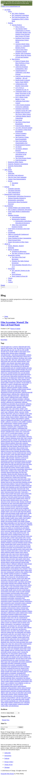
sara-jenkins (27, 632)
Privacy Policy (8, 762)
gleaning (22, 501)
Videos (10, 278)
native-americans (16, 567)
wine (2, 704)
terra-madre (13, 671)
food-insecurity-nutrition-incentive (15, 489)
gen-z (21, 500)
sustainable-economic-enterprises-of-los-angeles (14, 664)
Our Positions (8, 206)
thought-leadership (6, 678)
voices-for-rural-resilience (8, 697)
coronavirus (26, 431)
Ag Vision (18, 147)
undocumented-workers (14, 688)
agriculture (9, 356)
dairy (22, 438)
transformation (24, 681)
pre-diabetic (4, 588)
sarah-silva (11, 634)
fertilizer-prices (13, 470)
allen (10, 359)
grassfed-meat (20, 506)
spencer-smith (5, 657)
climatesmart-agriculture (13, 420)
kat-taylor (3, 537)
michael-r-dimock (6, 564)
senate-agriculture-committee (9, 637)
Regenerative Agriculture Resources (19, 196)
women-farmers (12, 704)
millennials (20, 564)
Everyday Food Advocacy (16, 175)
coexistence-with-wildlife (18, 422)
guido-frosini (17, 510)
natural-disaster (25, 567)
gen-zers (25, 500)
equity (12, 462)
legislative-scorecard (11, 542)
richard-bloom (23, 617)
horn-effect (12, 524)
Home (6, 316)
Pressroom (11, 269)
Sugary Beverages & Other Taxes (18, 242)
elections (3, 456)
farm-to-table (25, 466)
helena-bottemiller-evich (10, 523)
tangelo (23, 668)
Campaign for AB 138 (21, 90)
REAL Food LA (19, 27)
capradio (18, 407)
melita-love (27, 560)
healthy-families (5, 518)
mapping (3, 554)
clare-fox (8, 415)
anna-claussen (10, 363)
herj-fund (20, 523)
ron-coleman (13, 622)
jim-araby (24, 533)
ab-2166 (21, 350)
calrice (2, 407)
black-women (12, 381)
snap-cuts (10, 648)
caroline (21, 408)
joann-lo (10, 534)
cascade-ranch (19, 410)
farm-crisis (25, 464)
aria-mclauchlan (15, 366)
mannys (25, 552)
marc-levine (15, 554)
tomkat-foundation (14, 681)
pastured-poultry (13, 581)
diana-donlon (23, 444)
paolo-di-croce (24, 580)
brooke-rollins (5, 382)
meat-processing (10, 559)
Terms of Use (8, 765)
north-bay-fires (19, 572)
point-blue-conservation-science (18, 585)
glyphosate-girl (5, 503)
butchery (18, 382)
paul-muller (27, 581)
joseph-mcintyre (5, 536)
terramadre (13, 673)
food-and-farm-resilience (8, 484)
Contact (10, 282)
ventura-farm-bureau (7, 696)
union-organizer (26, 688)
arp (21, 366)
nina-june (3, 572)
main (28, 550)
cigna (30, 413)
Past (13, 185)
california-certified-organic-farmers (21, 389)
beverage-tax (4, 377)
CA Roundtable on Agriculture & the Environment (21, 154)
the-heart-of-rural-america (20, 676)
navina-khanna (14, 568)
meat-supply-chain (20, 559)
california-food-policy (13, 395)
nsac (2, 573)
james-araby (23, 531)
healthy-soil (24, 519)
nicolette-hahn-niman (18, 570)
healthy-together (25, 521)
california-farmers (6, 394)
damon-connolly (13, 439)
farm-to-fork (17, 466)
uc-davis (26, 683)
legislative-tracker (23, 542)
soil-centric (27, 650)
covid (2, 433)
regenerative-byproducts (8, 599)
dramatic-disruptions (20, 451)
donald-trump (5, 449)
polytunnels (16, 586)
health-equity (23, 513)
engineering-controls (7, 461)
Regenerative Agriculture (12, 194)
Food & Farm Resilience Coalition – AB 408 (22, 77)
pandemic (17, 580)
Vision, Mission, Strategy (16, 246)
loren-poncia (26, 549)
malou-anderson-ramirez (8, 552)
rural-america (9, 624)
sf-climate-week (24, 639)
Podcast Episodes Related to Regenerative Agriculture (17, 199)
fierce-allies (21, 470)
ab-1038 (19, 348)
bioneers (3, 379)
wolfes (6, 704)
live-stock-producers (19, 546)
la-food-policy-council (10, 539)
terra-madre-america (22, 671)
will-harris (27, 702)
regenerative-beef (20, 598)
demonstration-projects (7, 444)
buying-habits (26, 382)
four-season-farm (11, 498)
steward (18, 658)
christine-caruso (23, 413)
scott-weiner (12, 635)
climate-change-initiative (12, 417)
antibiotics (7, 366)
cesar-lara (21, 412)
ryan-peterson (25, 624)
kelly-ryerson (27, 537)
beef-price (7, 376)
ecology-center (10, 454)
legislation (10, 541)
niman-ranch (28, 570)
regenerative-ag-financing (8, 596)
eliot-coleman (10, 456)
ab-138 (17, 350)
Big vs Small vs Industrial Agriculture (20, 210)
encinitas (11, 459)
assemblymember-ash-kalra (24, 368)
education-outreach (20, 454)
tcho (6, 670)
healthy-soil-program (7, 521)
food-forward (6, 488)
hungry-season (5, 526)
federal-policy (5, 470)
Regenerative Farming (19, 219)
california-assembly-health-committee (17, 387)
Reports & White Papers (15, 162)
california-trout (20, 405)
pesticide (11, 583)
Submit (21, 727)
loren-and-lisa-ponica (16, 549)
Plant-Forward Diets (14, 240)
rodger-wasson (5, 622)
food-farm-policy (22, 479)
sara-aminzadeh (18, 632)
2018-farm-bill (22, 346)
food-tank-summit (12, 497)
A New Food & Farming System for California (22, 106)
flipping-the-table (12, 474)
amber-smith (21, 359)
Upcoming (15, 183)
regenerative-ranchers (7, 604)
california (3, 387)
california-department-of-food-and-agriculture (13, 391)
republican (11, 611)
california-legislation (17, 399)
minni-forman (28, 564)
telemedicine (25, 670)
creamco (9, 435)
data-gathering (23, 441)
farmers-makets (20, 467)
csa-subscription (21, 436)
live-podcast (9, 546)
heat (2, 523)
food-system (24, 493)
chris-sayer (16, 413)
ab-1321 (12, 350)
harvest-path (16, 511)
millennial (14, 564)
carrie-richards (10, 410)
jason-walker (8, 533)
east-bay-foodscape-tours (19, 453)
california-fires (15, 394)
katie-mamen (19, 537)
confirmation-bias (22, 428)
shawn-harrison (5, 640)
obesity (11, 575)
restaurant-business (24, 616)
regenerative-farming (18, 601)
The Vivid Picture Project (23, 158)
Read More (4, 339)
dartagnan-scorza (16, 438)
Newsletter (7, 756)
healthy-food (22, 518)
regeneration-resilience (7, 595)
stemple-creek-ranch (17, 657)
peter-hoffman (18, 583)
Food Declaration (20, 160)
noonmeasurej (11, 572)
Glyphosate (11, 232)
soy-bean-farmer (13, 653)
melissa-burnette (19, 560)
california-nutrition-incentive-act (16, 400)
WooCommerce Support (25, 543)
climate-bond (22, 415)
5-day (14, 348)
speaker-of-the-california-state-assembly (14, 654)
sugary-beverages (20, 660)
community (16, 425)
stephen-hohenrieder (9, 658)
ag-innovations (22, 351)
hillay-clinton (4, 524)
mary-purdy (19, 555)
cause (6, 412)
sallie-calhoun (28, 627)
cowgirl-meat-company (16, 433)
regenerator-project (16, 606)
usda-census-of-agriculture (16, 692)
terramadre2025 (21, 673)
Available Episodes (14, 189)
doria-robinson (17, 449)
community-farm (11, 426)
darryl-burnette (14, 441)
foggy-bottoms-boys (6, 477)
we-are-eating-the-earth (17, 699)
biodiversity (21, 377)
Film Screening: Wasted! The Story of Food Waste (14, 323)
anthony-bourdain (19, 364)
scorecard (6, 635)
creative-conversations (18, 435)
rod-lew (29, 621)
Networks (11, 248)
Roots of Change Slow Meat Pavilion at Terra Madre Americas (22, 63)
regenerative (17, 595)
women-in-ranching (23, 704)
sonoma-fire (24, 652)
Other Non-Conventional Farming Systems (19, 226)
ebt (5, 454)
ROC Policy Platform (18, 13)
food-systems (13, 495)
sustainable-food (5, 666)
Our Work (7, 10)
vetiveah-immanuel (18, 696)
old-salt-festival (20, 577)
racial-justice (11, 591)
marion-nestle (5, 555)
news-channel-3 (23, 568)
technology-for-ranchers (14, 670)
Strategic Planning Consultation (18, 164)
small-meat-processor (14, 645)
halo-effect (24, 510)
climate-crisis (23, 417)
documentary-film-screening (17, 448)
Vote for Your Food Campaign (17, 177)
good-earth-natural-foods (20, 503)
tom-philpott (17, 679)
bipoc (16, 379)
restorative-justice (6, 617)
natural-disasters (5, 568)
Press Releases (16, 274)
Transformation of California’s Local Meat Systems (22, 72)
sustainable (28, 661)
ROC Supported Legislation (20, 15)
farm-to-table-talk (6, 467)
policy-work (9, 586)
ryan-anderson (17, 624)
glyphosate (28, 501)
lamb (21, 539)
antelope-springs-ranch (7, 364)
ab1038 (3, 351)
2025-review (9, 348)
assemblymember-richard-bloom (10, 371)
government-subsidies (16, 505)
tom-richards (25, 679)
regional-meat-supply (7, 609)
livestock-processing (6, 547)
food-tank (20, 495)
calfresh (24, 386)
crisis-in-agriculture (10, 436)
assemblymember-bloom (8, 369)
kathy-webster (11, 537)
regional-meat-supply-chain (21, 609)
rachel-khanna (26, 590)
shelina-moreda (24, 640)
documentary (4, 448)
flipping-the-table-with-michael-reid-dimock (18, 475)
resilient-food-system (13, 612)
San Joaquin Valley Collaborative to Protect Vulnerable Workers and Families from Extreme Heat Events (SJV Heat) (23, 32)
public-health (8, 590)
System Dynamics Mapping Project (20, 134)
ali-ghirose (21, 358)
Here (2, 5)
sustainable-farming (21, 665)
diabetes (16, 444)
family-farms (4, 464)
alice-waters (28, 358)
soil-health (4, 652)
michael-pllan (25, 562)
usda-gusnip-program (7, 694)
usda (7, 692)
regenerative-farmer (6, 601)
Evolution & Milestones (19, 251)
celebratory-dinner (13, 412)
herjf (24, 523)
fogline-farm (16, 477)
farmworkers (28, 469)
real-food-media (15, 593)
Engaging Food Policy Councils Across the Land (23, 110)
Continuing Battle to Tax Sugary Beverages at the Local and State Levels (23, 93)
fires (22, 472)
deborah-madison (10, 443)
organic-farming (11, 578)
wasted (8, 699)
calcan (12, 386)
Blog (9, 168)
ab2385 (11, 351)
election (28, 454)
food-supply (17, 493)
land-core (26, 539)
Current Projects (17, 25)
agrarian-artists (5, 353)
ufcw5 (21, 684)
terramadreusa (5, 675)
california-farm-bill (26, 392)
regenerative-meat (9, 603)
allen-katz (14, 359)
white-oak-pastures (24, 701)
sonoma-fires (4, 653)
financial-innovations (13, 472)
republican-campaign (21, 611)
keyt (2, 539)
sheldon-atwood (14, 640)
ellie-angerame (10, 457)
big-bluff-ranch (13, 377)
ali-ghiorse (15, 358)
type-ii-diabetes (18, 683)
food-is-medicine (22, 490)
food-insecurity (21, 488)
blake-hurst (19, 381)
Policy (10, 12)
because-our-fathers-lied (20, 374)
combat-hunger (7, 423)
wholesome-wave (18, 702)
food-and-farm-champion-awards (22, 482)
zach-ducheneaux (14, 706)
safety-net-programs (17, 627)
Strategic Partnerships (15, 166)
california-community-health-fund (10, 390)
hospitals (17, 524)
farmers (13, 467)
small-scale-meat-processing (15, 647)
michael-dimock (5, 562)
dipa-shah (10, 446)
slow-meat (8, 644)
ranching (27, 591)
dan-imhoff (21, 439)
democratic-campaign (22, 443)
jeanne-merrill (17, 533)
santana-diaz (10, 632)
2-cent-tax (15, 346)
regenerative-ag (26, 595)
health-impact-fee (13, 516)
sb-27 (27, 634)
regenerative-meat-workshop (23, 603)
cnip (21, 420)
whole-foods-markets (7, 702)
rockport (24, 621)
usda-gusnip (27, 692)
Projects (10, 23)
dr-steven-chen (9, 451)
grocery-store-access (17, 508)
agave (28, 351)
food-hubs (14, 488)
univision (13, 691)
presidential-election (13, 588)
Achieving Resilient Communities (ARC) (21, 68)
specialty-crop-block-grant (22, 655)
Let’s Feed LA (19, 88)
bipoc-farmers (22, 379)
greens (26, 506)
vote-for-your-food (21, 697)
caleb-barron (18, 386)
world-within (4, 706)
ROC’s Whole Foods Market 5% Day (21, 98)
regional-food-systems (13, 608)
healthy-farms (14, 518)
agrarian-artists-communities (18, 353)
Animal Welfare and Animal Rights (19, 208)
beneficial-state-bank (24, 376)
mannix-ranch (19, 552)
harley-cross (9, 511)
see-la (28, 635)
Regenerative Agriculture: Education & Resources (23, 222)
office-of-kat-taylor (10, 577)
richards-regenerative (7, 619)
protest (3, 590)
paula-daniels (4, 583)
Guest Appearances (14, 192)
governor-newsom (10, 506)
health (17, 513)
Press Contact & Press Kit (19, 276)
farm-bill (10, 464)
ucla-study (16, 684)
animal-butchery (21, 361)
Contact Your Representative (17, 179)
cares (10, 408)
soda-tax (12, 650)
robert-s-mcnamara (16, 621)
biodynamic (28, 377)
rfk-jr (12, 617)
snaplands (16, 648)
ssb (10, 657)
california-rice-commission (13, 402)
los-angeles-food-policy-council (14, 550)
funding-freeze (20, 498)
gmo (11, 503)
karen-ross (29, 536)
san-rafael (13, 630)
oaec (7, 575)
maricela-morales (24, 554)
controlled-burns (10, 431)
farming (27, 467)
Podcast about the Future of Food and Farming (23, 56)
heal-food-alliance (26, 511)
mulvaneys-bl (11, 565)
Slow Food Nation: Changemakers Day (21, 142)
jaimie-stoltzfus (15, 531)
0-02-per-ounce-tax (6, 346)
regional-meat (24, 608)
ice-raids (12, 526)
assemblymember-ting (14, 373)
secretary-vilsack (21, 635)
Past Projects (16, 59)
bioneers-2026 (10, 379)
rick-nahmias (22, 619)
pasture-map (4, 581)
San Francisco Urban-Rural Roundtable (22, 138)
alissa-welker (4, 359)
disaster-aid (21, 446)
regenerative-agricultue (22, 596)
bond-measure (27, 381)
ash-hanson (25, 366)
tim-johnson (26, 678)
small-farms (4, 645)
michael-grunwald (15, 562)
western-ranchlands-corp (11, 701)
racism (18, 591)
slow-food (10, 642)
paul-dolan (21, 581)
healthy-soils (16, 521)
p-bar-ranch (10, 580)
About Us (7, 244)
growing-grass (9, 510)
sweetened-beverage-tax (13, 668)
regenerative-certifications (22, 599)
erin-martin (17, 462)
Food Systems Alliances (22, 126)
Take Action (8, 170)
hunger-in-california (26, 524)
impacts (17, 526)
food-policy (17, 492)
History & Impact (13, 250)
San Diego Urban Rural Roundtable (22, 123)
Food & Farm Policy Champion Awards (21, 51)
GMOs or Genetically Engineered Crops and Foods (18, 235)
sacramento (4, 626)
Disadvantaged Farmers (22, 145)
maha (25, 550)
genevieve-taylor (5, 501)
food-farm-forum (12, 479)
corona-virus (18, 431)
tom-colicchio (10, 679)
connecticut (23, 430)
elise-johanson (18, 456)
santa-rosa (4, 632)
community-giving (22, 426)
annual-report (25, 363)
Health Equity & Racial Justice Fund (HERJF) (22, 81)
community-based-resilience (9, 428)
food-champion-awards (12, 487)
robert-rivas (7, 621)
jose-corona (25, 534)
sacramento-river (12, 626)
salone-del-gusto (5, 629)
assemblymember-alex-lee (8, 368)
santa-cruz (27, 630)
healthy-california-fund (24, 516)
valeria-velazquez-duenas (20, 694)
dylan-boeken (8, 453)
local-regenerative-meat (19, 547)
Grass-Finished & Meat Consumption (19, 238)
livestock (28, 546)
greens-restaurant (6, 508)
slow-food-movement (19, 642)
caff (9, 386)
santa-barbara (20, 630)
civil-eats (3, 415)
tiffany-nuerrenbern (17, 678)
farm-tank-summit (9, 466)
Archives (3, 713)
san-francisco (14, 629)
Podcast (6, 187)
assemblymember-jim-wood (23, 369)
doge (26, 448)
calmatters (28, 405)
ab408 (16, 351)
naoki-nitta (18, 565)
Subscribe (11, 173)
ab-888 (27, 350)
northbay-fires (28, 572)
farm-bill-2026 (18, 464)
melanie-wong (10, 560)
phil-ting (25, 583)
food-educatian (23, 487)
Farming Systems (13, 215)
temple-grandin (5, 671)
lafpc (18, 539)
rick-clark (16, 619)
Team (9, 280)
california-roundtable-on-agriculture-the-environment (14, 403)
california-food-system (15, 397)
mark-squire (12, 555)
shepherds (4, 642)
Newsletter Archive (14, 255)
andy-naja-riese (12, 361)
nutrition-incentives (14, 573)
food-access (9, 482)
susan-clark (7, 661)
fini (20, 472)
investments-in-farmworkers (14, 529)
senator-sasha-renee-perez (12, 639)
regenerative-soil (5, 606)
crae (25, 433)
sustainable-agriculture (7, 663)
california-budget (6, 389)
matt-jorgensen (13, 557)
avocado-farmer (25, 373)
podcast (6, 585)
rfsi (15, 617)
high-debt (29, 523)
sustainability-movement (18, 661)
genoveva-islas (15, 501)
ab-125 (24, 348)
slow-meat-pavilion (17, 644)
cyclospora (7, 438)
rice (18, 617)
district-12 (27, 446)
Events (10, 181)
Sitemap (7, 767)
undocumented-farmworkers (9, 686)
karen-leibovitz (21, 536)
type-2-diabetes (9, 683)
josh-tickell (13, 536)
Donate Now (5, 720)
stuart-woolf (24, 658)
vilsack (26, 696)
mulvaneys (4, 565)
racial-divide (4, 591)
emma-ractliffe (5, 459)
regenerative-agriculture (7, 598)
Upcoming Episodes (14, 191)
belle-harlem (14, 376)
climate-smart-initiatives (17, 418)
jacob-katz (7, 531)
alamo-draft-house (17, 356)
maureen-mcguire (23, 557)
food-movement (9, 492)
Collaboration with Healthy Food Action (21, 85)
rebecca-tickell (24, 593)
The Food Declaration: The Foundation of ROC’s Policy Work (20, 19)
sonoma (9, 652)
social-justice (23, 648)
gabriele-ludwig (14, 500)
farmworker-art (5, 469)
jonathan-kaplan (17, 534)
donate (11, 449)
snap (6, 648)
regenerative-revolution (20, 604)
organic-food (20, 578)
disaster (15, 446)
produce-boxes (24, 588)
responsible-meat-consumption (9, 616)
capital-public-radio (10, 407)
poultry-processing (25, 586)
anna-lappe (18, 363)
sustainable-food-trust (17, 666)
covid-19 (6, 433)
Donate (10, 171)
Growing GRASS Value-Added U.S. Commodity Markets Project (22, 46)
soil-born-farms (19, 650)
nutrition (6, 573)
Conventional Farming (19, 217)
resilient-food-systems (20, 614)
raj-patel (22, 591)
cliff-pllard (15, 415)
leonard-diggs (9, 544)
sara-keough (4, 634)
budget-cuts (12, 382)
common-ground (17, 423)
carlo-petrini (15, 408)
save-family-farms (20, 634)
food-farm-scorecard (21, 480)
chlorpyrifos (8, 413)
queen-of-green (17, 590)
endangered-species (20, 459)
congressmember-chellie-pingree (10, 430)
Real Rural (18, 120)
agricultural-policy (6, 355)
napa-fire (24, 565)
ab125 (7, 351)
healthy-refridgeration (14, 519)
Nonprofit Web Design (7, 773)
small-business (27, 644)
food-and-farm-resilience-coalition (16, 485)
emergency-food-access (21, 457)
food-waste (21, 497)
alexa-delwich (8, 358)
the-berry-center (13, 675)
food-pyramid (9, 493)
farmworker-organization (17, 469)
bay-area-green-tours (7, 374)
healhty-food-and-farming (8, 513)
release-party (4, 611)
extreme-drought (26, 462)
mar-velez (9, 554)
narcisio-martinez (6, 567)
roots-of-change (21, 622)
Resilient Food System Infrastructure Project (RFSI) (22, 40)
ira (23, 529)
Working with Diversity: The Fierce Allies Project (23, 113)
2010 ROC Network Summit (23, 128)
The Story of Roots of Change (21, 253)
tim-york (3, 679)
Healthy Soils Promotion (23, 53)
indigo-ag (10, 528)
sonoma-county (16, 652)
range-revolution (5, 593)
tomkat (7, 681)
